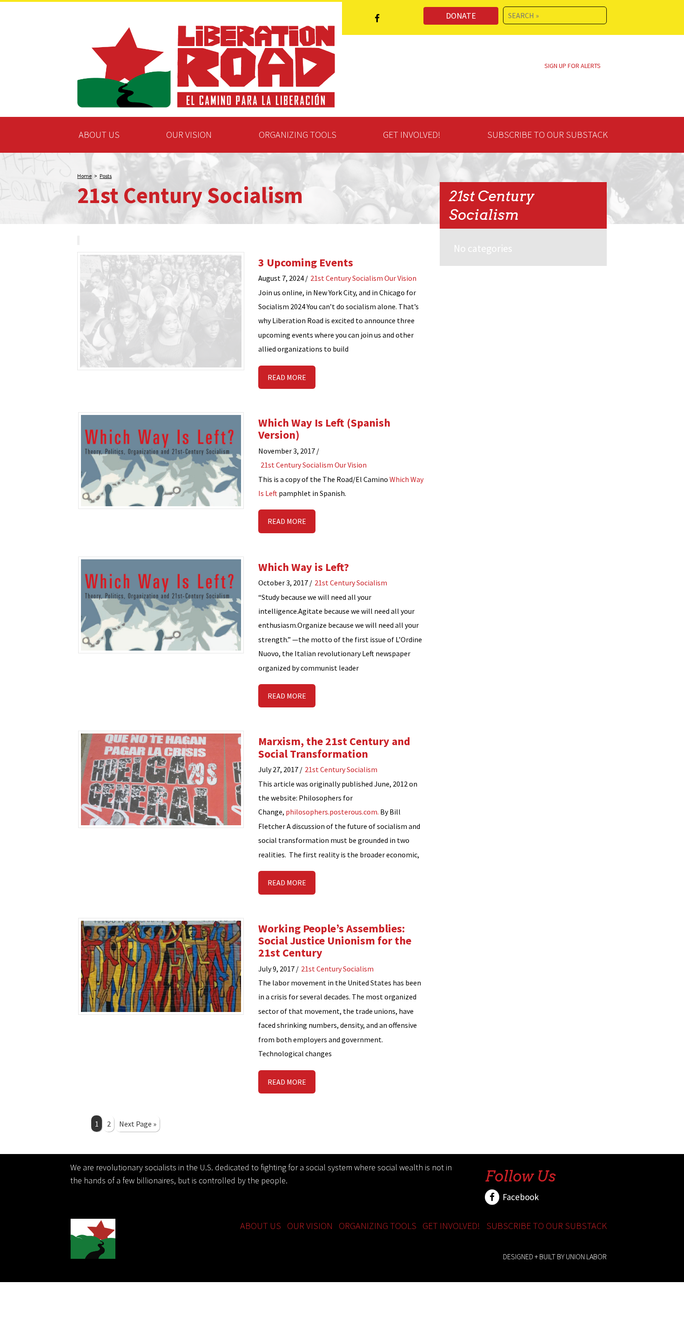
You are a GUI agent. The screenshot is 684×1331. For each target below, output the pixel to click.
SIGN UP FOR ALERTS (572, 65)
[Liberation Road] (206, 64)
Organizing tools (297, 134)
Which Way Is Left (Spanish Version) (324, 428)
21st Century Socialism (346, 278)
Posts (106, 175)
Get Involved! (412, 134)
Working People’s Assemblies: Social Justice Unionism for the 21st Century (334, 940)
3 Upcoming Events (305, 262)
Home (84, 175)
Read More (287, 377)
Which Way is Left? (303, 567)
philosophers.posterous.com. (332, 811)
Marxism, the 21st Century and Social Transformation (334, 747)
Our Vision (189, 134)
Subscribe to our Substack (547, 134)
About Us (99, 134)
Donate (461, 15)
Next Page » (137, 1123)
